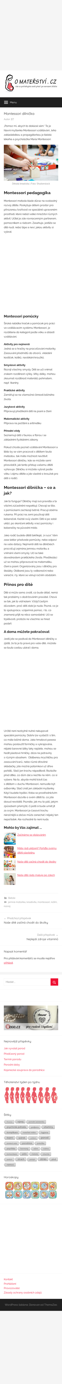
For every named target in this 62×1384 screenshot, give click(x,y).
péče (24, 1153)
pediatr (9, 1159)
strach (21, 1159)
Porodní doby (12, 1064)
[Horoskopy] (31, 1197)
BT (12, 119)
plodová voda (12, 1143)
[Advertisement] (31, 35)
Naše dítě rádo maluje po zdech (36, 875)
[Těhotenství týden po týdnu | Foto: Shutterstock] (31, 1102)
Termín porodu (12, 1059)
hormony (24, 1148)
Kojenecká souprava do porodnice (24, 1070)
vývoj (21, 1121)
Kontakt (8, 1279)
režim (54, 902)
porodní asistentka (36, 1122)
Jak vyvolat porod (14, 1048)
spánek (21, 1137)
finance (9, 1122)
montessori (44, 902)
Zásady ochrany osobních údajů (23, 1292)
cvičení (33, 1138)
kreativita (31, 902)
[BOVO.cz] (31, 1029)
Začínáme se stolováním (31, 834)
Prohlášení (10, 1283)
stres (43, 1159)
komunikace (12, 1154)
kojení (10, 1137)
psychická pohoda (16, 1126)
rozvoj (7, 906)
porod (44, 1137)
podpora (35, 1127)
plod (54, 1159)
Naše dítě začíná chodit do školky (36, 861)
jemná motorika (16, 902)
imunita (46, 1154)
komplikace (12, 1132)
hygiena (44, 1132)
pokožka (40, 1143)
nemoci (10, 1164)
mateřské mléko (29, 1132)
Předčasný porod (14, 1053)
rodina (46, 1148)
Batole (11, 898)
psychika (11, 1148)
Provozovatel (12, 1288)
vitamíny (48, 1126)
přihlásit (8, 962)
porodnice (27, 1143)
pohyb (32, 1159)
